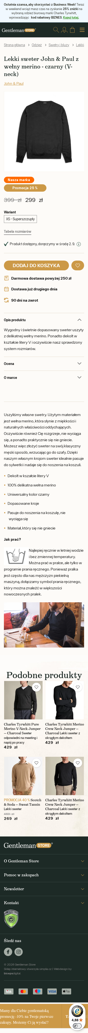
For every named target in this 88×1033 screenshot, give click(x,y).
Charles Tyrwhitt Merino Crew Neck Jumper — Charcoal (64, 728)
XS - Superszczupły (20, 219)
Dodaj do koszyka (36, 265)
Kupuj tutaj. (71, 17)
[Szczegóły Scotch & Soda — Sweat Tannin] (23, 776)
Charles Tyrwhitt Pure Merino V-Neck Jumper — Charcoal (22, 728)
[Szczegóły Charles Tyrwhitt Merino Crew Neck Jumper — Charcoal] (64, 700)
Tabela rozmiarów (17, 231)
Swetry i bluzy (59, 45)
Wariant (10, 212)
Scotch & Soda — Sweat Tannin (22, 802)
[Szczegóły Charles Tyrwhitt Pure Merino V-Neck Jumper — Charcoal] (23, 700)
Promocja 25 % (25, 188)
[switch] (77, 1026)
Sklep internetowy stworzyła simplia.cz (28, 969)
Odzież (37, 45)
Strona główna (14, 45)
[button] (77, 265)
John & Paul (13, 83)
